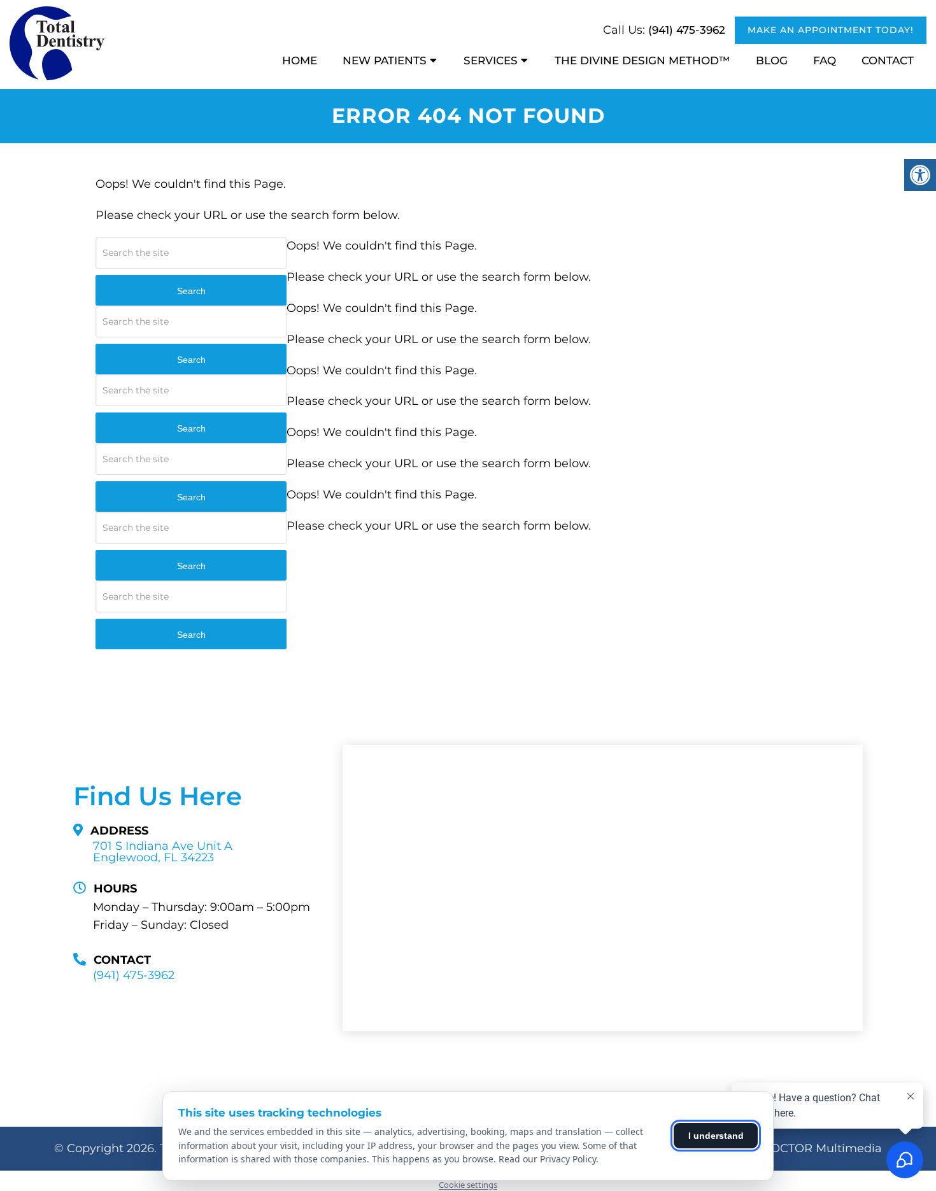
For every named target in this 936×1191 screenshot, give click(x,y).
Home (299, 60)
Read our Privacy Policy (547, 1159)
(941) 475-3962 (686, 30)
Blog (772, 60)
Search (191, 291)
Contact (888, 60)
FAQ (824, 60)
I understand (716, 1136)
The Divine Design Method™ (642, 60)
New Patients (385, 60)
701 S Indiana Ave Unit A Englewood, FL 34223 (162, 851)
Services (491, 60)
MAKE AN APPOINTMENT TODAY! (831, 30)
